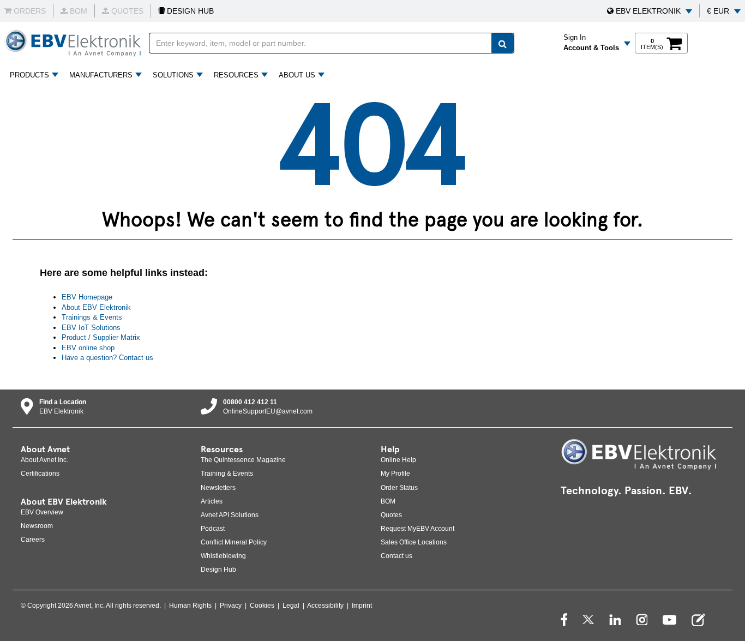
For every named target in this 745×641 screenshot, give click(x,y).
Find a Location (62, 402)
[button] (649, 11)
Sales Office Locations (414, 542)
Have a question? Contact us (107, 358)
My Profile (395, 473)
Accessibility (325, 605)
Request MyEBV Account (417, 528)
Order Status (399, 488)
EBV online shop (88, 348)
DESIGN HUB (189, 11)
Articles (212, 501)
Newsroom (37, 526)
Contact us (396, 556)
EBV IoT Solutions (91, 328)
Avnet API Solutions (230, 515)
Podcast (213, 528)
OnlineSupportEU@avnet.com (268, 411)
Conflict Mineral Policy (234, 542)
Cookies (262, 605)
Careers (33, 539)
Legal (291, 605)
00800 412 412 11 (250, 402)
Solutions (173, 75)
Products (29, 75)
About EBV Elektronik (96, 307)
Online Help (398, 460)
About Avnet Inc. (44, 460)
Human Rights (190, 605)
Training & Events (227, 473)
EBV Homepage (87, 297)
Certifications (40, 473)
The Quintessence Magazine (243, 460)
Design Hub (218, 569)
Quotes (391, 515)
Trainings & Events (92, 317)
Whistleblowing (223, 556)
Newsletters (218, 488)
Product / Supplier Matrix (101, 337)
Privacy (231, 605)
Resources (236, 75)
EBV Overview (42, 512)
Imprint (362, 605)
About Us (297, 75)
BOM (388, 501)
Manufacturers (101, 75)
